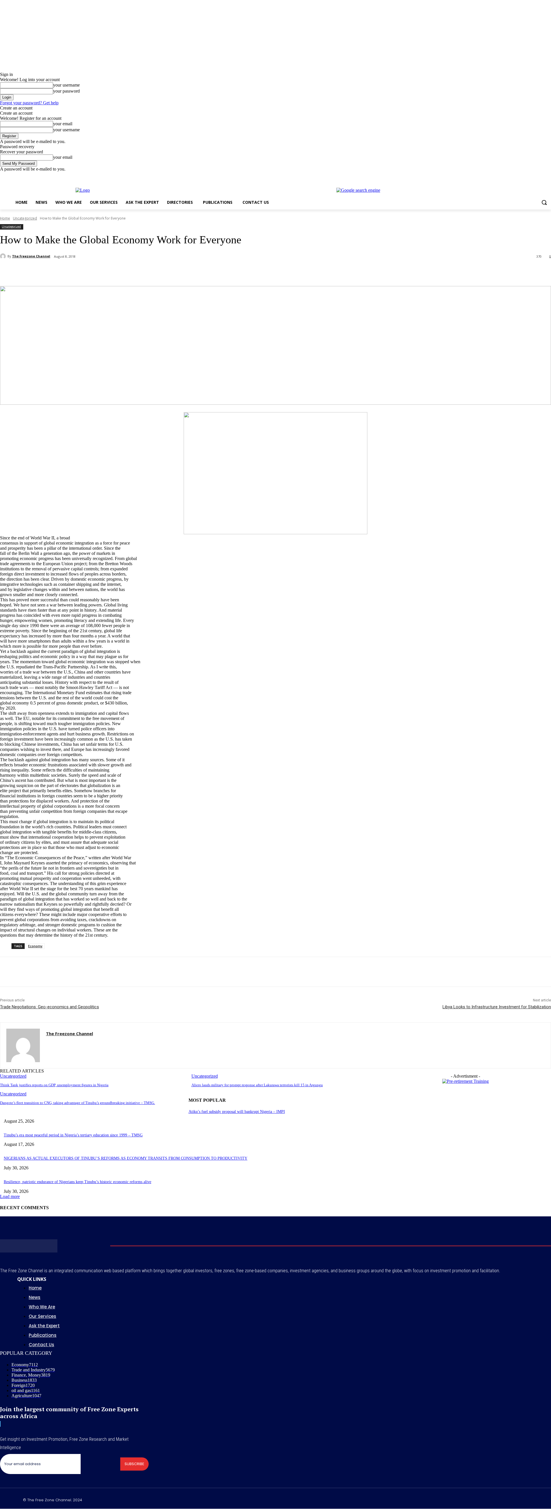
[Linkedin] (114, 271)
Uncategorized (25, 218)
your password (66, 91)
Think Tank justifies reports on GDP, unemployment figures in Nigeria (54, 1085)
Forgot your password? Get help (29, 102)
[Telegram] (135, 271)
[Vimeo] (539, 176)
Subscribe (134, 1464)
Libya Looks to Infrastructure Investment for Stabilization (497, 1006)
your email (62, 123)
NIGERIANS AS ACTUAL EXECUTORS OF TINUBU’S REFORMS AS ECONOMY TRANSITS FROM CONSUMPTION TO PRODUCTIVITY (125, 1158)
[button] (544, 202)
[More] (156, 271)
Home (5, 218)
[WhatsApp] (93, 271)
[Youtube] (547, 176)
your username (66, 85)
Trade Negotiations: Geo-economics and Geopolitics (49, 1006)
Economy (35, 946)
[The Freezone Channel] (3, 256)
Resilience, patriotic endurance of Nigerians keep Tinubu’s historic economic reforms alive (77, 1182)
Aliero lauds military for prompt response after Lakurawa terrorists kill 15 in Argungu (257, 1085)
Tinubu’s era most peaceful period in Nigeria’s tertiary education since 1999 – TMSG (73, 1135)
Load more (10, 1196)
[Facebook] (516, 176)
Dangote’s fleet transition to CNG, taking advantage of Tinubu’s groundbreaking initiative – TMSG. (77, 1103)
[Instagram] (524, 176)
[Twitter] (532, 176)
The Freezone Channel (31, 256)
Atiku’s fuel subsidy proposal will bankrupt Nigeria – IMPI (237, 1111)
